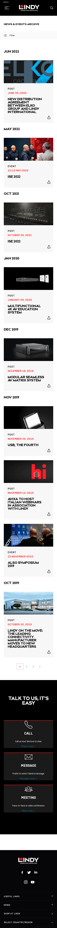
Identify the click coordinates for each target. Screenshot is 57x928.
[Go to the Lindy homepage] (29, 8)
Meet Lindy (27, 810)
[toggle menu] (6, 8)
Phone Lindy (27, 746)
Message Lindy (27, 778)
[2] (40, 666)
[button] (51, 8)
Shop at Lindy (12, 913)
